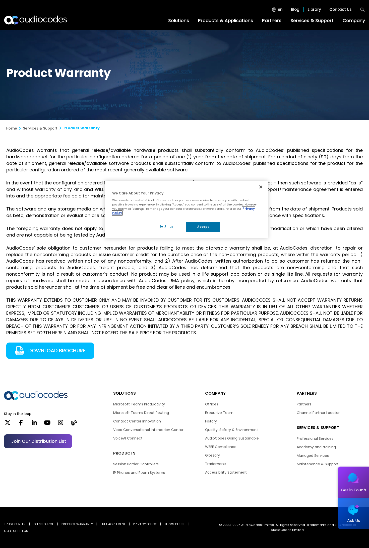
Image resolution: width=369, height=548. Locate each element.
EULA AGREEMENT (113, 524)
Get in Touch (353, 490)
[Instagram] (60, 424)
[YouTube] (47, 424)
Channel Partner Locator (318, 412)
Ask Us (353, 520)
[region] (186, 210)
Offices (211, 404)
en (280, 9)
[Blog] (74, 424)
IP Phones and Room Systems (139, 472)
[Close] (260, 186)
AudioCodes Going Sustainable (232, 438)
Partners (271, 20)
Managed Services (313, 455)
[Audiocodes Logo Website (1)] (36, 20)
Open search (362, 9)
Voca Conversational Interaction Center (148, 429)
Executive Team (219, 412)
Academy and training (316, 447)
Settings (166, 227)
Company (354, 20)
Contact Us (340, 9)
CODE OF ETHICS (16, 531)
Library (314, 9)
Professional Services (315, 438)
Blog (295, 9)
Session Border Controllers (136, 464)
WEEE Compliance (220, 446)
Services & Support (312, 20)
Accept (203, 227)
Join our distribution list (38, 441)
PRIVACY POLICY (145, 524)
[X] (7, 424)
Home (11, 128)
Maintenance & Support (318, 464)
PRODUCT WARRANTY (77, 524)
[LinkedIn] (34, 424)
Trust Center (15, 524)
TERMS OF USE (174, 524)
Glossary (212, 455)
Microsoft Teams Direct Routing (141, 412)
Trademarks (215, 463)
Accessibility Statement (226, 472)
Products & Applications (225, 20)
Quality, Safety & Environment (231, 429)
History (211, 421)
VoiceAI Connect (128, 438)
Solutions (178, 20)
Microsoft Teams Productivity (139, 404)
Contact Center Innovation (137, 421)
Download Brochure (55, 350)
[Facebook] (21, 424)
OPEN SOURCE (43, 524)
